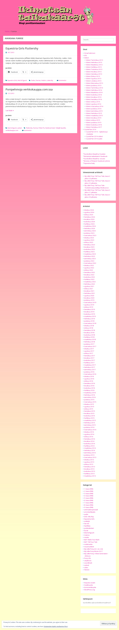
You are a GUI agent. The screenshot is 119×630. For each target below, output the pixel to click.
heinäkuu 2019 (89, 309)
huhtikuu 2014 (89, 446)
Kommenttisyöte (90, 587)
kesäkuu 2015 (89, 413)
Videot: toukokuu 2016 (94, 125)
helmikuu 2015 (89, 423)
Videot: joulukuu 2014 (93, 109)
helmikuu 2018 (89, 342)
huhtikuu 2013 (89, 474)
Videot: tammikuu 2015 (94, 111)
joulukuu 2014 (89, 427)
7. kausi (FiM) (88, 503)
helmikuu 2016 (89, 395)
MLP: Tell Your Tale (90, 542)
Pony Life (87, 558)
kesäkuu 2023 (89, 247)
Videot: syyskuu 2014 (93, 104)
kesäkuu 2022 (89, 275)
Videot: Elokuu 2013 (93, 76)
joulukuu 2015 (89, 400)
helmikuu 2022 (89, 284)
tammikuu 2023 (90, 259)
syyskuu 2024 (89, 212)
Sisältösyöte (88, 585)
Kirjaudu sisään (89, 583)
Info (85, 55)
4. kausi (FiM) (88, 496)
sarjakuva (87, 560)
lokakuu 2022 (89, 265)
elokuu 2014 (88, 437)
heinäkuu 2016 (89, 383)
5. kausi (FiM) (88, 498)
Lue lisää (17, 110)
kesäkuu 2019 (89, 312)
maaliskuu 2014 (90, 448)
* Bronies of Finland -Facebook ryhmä (96, 161)
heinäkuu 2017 (89, 356)
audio (86, 514)
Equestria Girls (12, 80)
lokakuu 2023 (89, 238)
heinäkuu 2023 (89, 245)
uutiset (19, 128)
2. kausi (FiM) (88, 491)
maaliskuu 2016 (90, 393)
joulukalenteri (89, 528)
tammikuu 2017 (90, 370)
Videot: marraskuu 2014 (94, 106)
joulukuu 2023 (89, 233)
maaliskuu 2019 (90, 316)
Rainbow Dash (50, 128)
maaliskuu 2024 (90, 226)
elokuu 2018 (88, 328)
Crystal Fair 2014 (90, 129)
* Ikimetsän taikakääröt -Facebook (95, 156)
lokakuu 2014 (89, 432)
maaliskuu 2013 (90, 476)
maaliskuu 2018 (90, 339)
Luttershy (50, 80)
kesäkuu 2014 (89, 441)
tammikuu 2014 (90, 453)
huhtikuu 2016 (89, 390)
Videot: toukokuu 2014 (94, 95)
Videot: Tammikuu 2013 (94, 60)
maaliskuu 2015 (90, 420)
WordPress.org (89, 590)
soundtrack (88, 563)
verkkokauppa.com (12, 130)
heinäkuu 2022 (89, 272)
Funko (33, 80)
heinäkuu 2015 (89, 411)
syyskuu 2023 (89, 240)
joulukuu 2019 (89, 300)
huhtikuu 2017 (89, 363)
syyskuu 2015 (89, 407)
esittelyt (87, 521)
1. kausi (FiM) (88, 489)
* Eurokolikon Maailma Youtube (94, 154)
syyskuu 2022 (89, 268)
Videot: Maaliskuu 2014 (94, 92)
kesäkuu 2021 (89, 291)
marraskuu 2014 (90, 430)
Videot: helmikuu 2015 (94, 113)
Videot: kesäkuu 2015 (93, 118)
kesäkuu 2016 (89, 386)
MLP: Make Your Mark (91, 540)
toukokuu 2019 (89, 314)
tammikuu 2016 (90, 397)
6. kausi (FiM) (88, 500)
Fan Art (86, 524)
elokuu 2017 (88, 353)
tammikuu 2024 (90, 231)
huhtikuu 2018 (89, 337)
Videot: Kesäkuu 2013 (93, 72)
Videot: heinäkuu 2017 (94, 127)
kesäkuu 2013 (89, 469)
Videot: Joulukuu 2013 (93, 85)
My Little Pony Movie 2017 (93, 551)
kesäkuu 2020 (89, 298)
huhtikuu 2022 (89, 279)
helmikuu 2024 (89, 228)
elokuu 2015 (88, 409)
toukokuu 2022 (89, 277)
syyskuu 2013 (89, 462)
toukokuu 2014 (89, 443)
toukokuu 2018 (89, 335)
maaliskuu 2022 (90, 282)
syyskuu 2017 (89, 351)
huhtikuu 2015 (89, 418)
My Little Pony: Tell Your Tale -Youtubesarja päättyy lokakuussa (96, 186)
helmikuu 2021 (89, 293)
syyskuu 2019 (89, 305)
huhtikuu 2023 (89, 252)
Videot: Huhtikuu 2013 (94, 67)
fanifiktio (87, 526)
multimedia (88, 544)
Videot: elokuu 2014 (93, 102)
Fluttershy (29, 128)
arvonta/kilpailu (89, 512)
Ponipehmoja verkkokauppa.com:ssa (29, 89)
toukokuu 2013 (89, 471)
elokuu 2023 (88, 242)
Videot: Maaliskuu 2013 (94, 65)
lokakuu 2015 (89, 404)
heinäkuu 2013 (89, 467)
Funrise (38, 80)
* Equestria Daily (89, 163)
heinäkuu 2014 (89, 439)
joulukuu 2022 (89, 261)
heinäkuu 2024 (89, 217)
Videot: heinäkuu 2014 (94, 99)
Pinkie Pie (42, 128)
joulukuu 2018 (89, 321)
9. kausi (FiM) (88, 507)
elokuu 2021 (88, 289)
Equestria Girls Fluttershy (22, 48)
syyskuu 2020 (89, 296)
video (86, 567)
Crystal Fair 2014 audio (94, 139)
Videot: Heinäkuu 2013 (94, 74)
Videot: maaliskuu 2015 (94, 115)
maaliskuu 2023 (90, 254)
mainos (87, 535)
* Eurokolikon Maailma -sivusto (94, 159)
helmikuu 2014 (89, 450)
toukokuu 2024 (89, 222)
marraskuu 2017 (90, 346)
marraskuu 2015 (90, 402)
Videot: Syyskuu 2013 (93, 78)
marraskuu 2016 (90, 374)
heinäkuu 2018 (89, 330)
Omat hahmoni (89, 53)
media (86, 537)
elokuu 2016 (88, 381)
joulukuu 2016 (89, 372)
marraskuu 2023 (90, 235)
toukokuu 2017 (89, 360)
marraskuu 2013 (90, 457)
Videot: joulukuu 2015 (93, 122)
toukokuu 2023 (89, 249)
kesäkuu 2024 (89, 219)
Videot (86, 58)
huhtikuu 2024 (89, 224)
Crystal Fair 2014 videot (94, 136)
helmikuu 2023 (89, 256)
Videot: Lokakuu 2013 (93, 81)
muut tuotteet (89, 547)
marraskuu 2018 (90, 323)
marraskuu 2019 (90, 302)
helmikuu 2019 (89, 319)
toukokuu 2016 (89, 388)
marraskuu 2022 (90, 263)
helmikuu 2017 (89, 367)
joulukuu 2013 (89, 455)
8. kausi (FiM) (88, 505)
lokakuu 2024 (89, 210)
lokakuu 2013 (89, 460)
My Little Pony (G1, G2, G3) (93, 549)
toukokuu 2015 (89, 416)
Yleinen (86, 570)
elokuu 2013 (88, 464)
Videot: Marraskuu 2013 (94, 83)
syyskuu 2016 (89, 379)
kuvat (86, 530)
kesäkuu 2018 (89, 333)
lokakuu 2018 (89, 326)
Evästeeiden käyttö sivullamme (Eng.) (56, 626)
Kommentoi (62, 80)
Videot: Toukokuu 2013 (94, 69)
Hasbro (43, 80)
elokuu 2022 (88, 270)
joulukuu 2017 (89, 344)
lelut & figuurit (22, 80)
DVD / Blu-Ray (89, 517)
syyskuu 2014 (89, 434)
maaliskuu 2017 (90, 365)
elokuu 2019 (88, 307)
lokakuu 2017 (89, 349)
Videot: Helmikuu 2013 (94, 62)
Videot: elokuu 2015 (93, 120)
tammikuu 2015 (90, 425)
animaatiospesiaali (91, 510)
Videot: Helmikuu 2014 (94, 90)
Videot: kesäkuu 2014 (93, 97)
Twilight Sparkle (61, 128)
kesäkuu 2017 (89, 358)
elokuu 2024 (88, 215)
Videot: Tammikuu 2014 (94, 88)
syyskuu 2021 (89, 286)
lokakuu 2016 (89, 376)
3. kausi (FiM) (88, 493)
